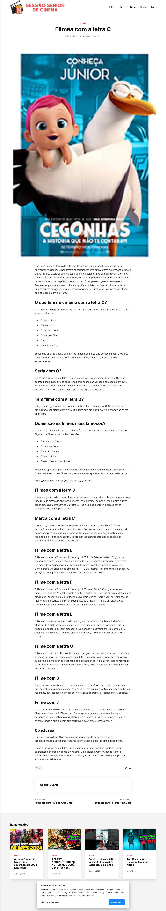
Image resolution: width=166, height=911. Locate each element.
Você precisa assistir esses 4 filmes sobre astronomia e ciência (101, 862)
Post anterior (53, 801)
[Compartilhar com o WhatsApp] (130, 768)
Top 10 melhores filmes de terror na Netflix (137, 862)
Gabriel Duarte (74, 36)
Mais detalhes (87, 895)
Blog (153, 7)
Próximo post (112, 801)
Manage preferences (50, 902)
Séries (123, 7)
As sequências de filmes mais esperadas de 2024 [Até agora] (25, 863)
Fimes (83, 23)
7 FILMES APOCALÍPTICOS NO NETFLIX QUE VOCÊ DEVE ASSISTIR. (64, 863)
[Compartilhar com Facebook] (126, 768)
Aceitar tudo (116, 902)
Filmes (112, 7)
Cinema (144, 7)
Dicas (133, 7)
